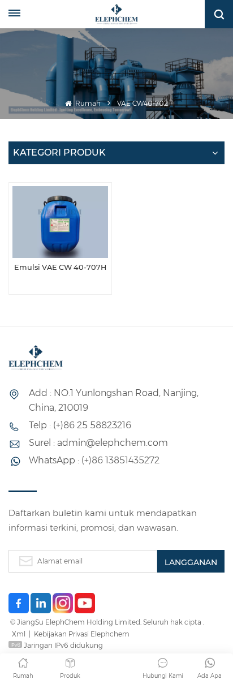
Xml (18, 634)
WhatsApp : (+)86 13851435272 (94, 460)
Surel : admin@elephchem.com (98, 442)
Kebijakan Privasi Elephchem (82, 634)
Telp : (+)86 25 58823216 (80, 425)
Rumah (87, 103)
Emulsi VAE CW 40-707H (60, 267)
